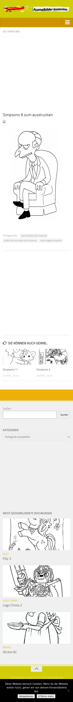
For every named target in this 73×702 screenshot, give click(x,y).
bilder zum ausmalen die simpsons (20, 240)
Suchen (7, 408)
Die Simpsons (11, 31)
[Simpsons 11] (19, 357)
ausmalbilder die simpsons (34, 235)
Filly (6, 554)
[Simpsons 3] (53, 357)
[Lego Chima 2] (36, 581)
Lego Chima (10, 600)
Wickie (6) (9, 652)
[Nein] (68, 690)
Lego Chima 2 (12, 605)
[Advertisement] (36, 72)
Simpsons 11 (10, 369)
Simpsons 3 (43, 369)
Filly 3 (7, 559)
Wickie (7, 647)
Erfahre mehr (46, 696)
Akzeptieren (26, 696)
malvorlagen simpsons (51, 240)
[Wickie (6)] (36, 628)
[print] (4, 122)
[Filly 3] (36, 534)
